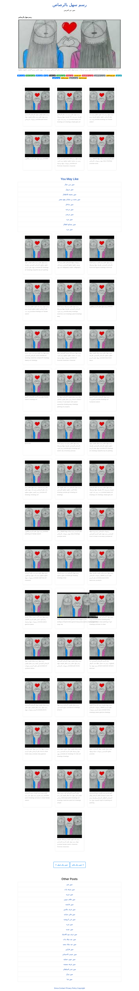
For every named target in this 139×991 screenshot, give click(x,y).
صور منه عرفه (82, 78)
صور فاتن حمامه (69, 914)
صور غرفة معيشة (69, 964)
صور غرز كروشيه (70, 919)
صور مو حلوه (39, 75)
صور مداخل (69, 204)
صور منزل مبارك (30, 75)
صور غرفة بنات (69, 889)
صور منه (46, 75)
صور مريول (69, 189)
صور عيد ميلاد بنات (69, 939)
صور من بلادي (64, 78)
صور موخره (52, 75)
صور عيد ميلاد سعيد (69, 944)
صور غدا (69, 979)
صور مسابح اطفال (69, 224)
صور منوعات (69, 75)
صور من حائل (21, 75)
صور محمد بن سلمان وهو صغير (69, 199)
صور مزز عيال (69, 184)
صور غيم (70, 884)
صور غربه (69, 924)
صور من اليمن (56, 78)
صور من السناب (61, 75)
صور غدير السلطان (69, 969)
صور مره (69, 229)
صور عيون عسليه (69, 959)
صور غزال (69, 974)
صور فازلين (69, 949)
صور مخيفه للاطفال (69, 194)
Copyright (81, 988)
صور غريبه (69, 894)
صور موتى (118, 75)
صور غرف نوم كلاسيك (69, 934)
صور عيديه (69, 929)
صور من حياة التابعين (100, 75)
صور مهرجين (77, 75)
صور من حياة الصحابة (87, 75)
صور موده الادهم (111, 75)
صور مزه (69, 219)
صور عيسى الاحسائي (69, 954)
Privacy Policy (71, 988)
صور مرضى (69, 214)
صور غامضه (69, 904)
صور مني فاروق (74, 78)
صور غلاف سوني (69, 899)
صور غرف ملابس (70, 909)
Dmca (56, 988)
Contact (62, 988)
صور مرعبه (69, 209)
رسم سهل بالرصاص (70, 4)
